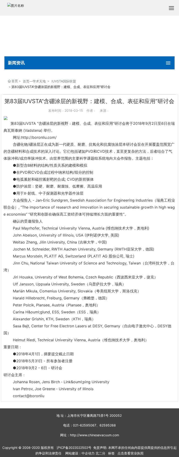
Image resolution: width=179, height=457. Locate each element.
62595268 (108, 425)
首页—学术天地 (34, 81)
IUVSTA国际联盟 (64, 81)
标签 (111, 453)
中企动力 (88, 453)
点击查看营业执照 (130, 453)
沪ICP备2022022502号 (74, 448)
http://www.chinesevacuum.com (94, 435)
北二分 (100, 453)
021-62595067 (84, 425)
